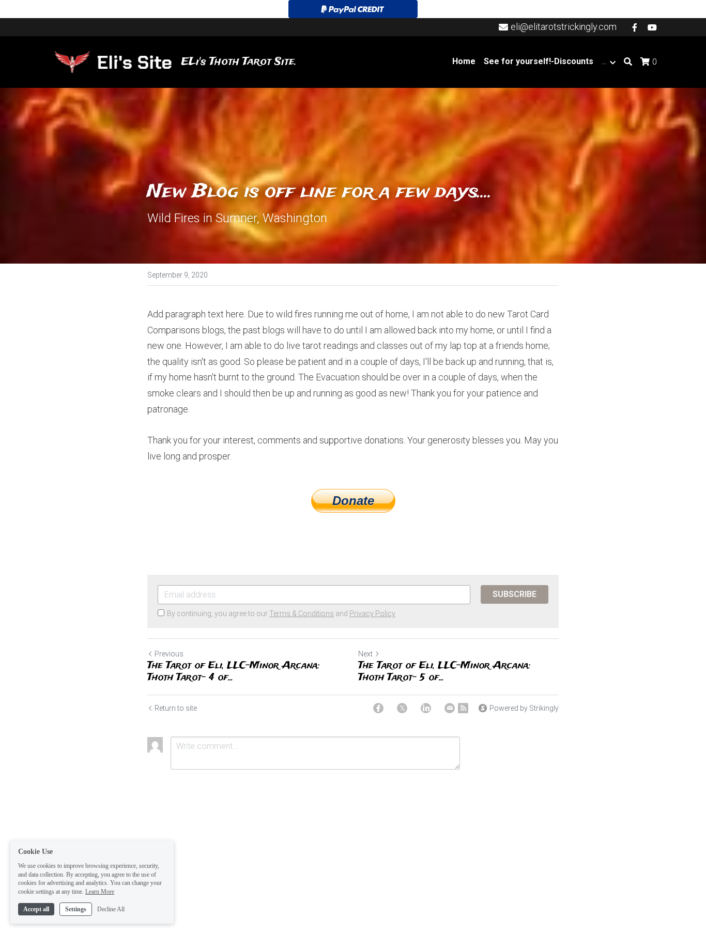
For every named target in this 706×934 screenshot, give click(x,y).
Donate (353, 501)
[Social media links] (634, 27)
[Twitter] (402, 708)
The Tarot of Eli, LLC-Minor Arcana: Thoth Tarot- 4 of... (233, 671)
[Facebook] (378, 708)
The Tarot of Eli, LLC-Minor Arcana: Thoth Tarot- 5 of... (444, 671)
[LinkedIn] (426, 708)
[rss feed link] (463, 708)
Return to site (176, 708)
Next (365, 654)
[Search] (628, 61)
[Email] (449, 708)
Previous (169, 654)
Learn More (99, 891)
